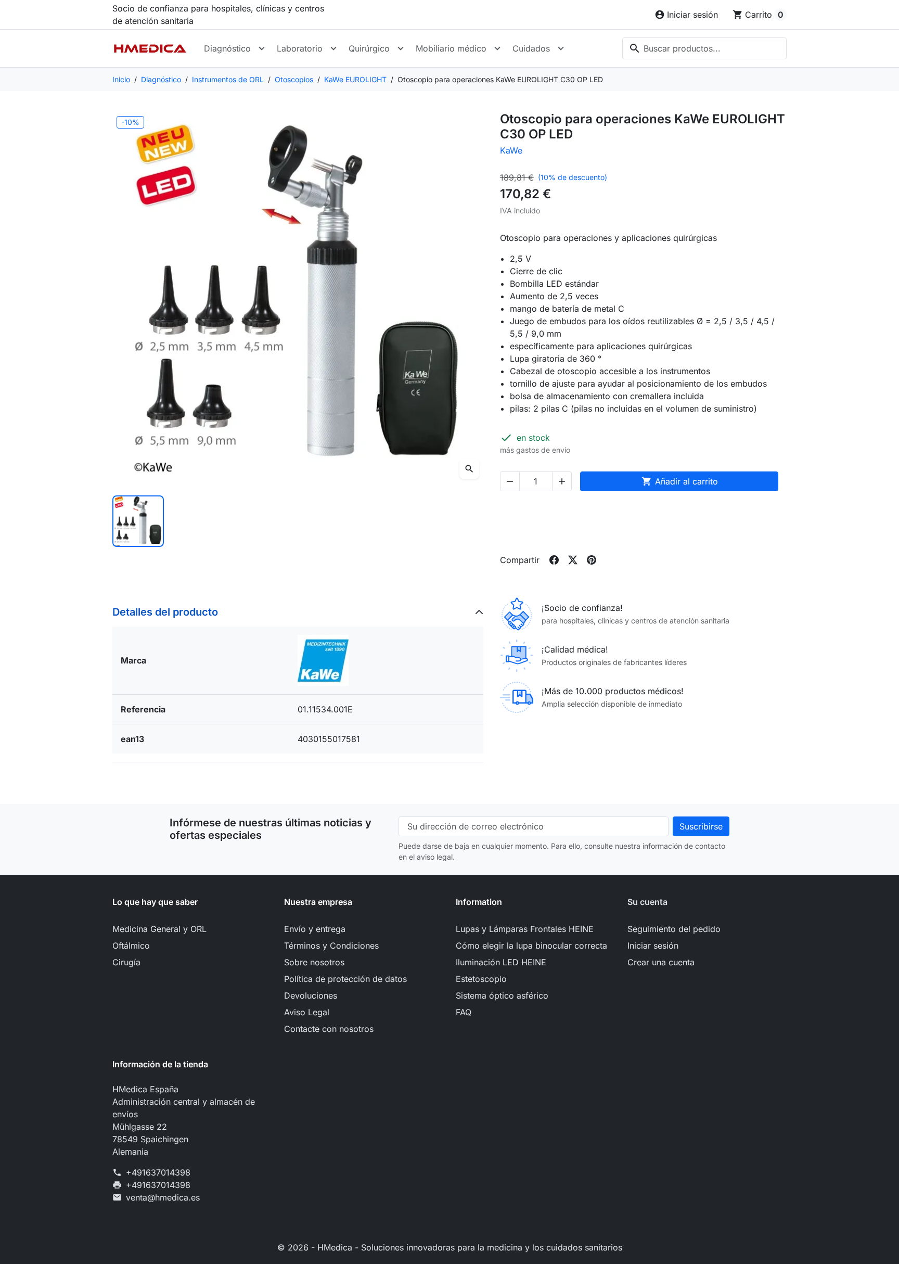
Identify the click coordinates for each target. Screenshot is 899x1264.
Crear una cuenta (661, 962)
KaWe (511, 150)
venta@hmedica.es (163, 1197)
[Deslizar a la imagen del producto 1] (138, 521)
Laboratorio (300, 48)
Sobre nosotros (314, 962)
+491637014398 (158, 1172)
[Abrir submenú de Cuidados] (561, 48)
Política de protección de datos (345, 979)
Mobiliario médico (451, 48)
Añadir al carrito (679, 481)
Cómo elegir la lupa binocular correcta (531, 945)
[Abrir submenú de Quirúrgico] (400, 48)
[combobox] (704, 48)
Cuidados (531, 48)
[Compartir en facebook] (554, 560)
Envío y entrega (314, 929)
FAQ (463, 1012)
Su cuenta (647, 902)
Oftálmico (131, 945)
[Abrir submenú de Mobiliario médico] (497, 48)
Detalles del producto (165, 612)
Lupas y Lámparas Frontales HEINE (525, 929)
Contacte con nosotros (329, 1029)
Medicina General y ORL (159, 929)
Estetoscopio (481, 979)
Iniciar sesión (652, 945)
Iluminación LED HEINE (501, 962)
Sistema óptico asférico (502, 995)
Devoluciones (310, 995)
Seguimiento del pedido (674, 929)
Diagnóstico (227, 48)
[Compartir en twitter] (572, 560)
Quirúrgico (369, 48)
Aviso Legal (306, 1012)
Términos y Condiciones (331, 945)
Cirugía (126, 962)
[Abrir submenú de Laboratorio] (333, 48)
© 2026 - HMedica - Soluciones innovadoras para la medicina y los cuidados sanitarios (449, 1247)
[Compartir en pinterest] (591, 560)
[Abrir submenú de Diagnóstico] (261, 48)
